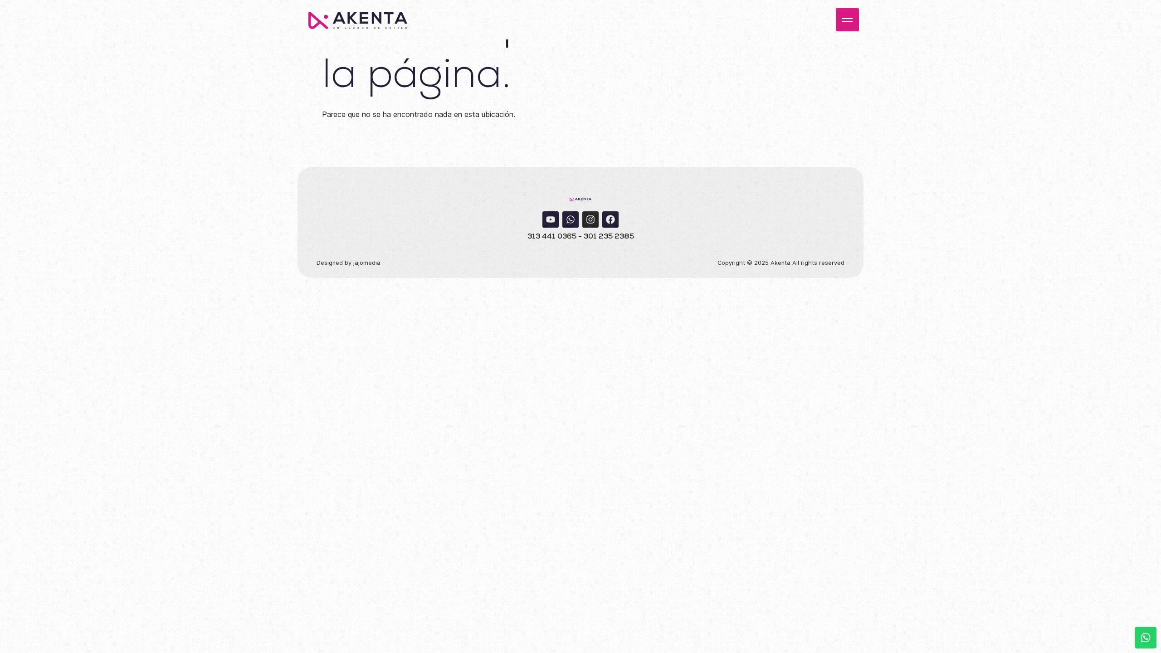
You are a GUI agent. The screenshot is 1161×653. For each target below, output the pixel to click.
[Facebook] (610, 219)
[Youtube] (550, 219)
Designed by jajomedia (348, 262)
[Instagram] (590, 219)
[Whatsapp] (570, 219)
